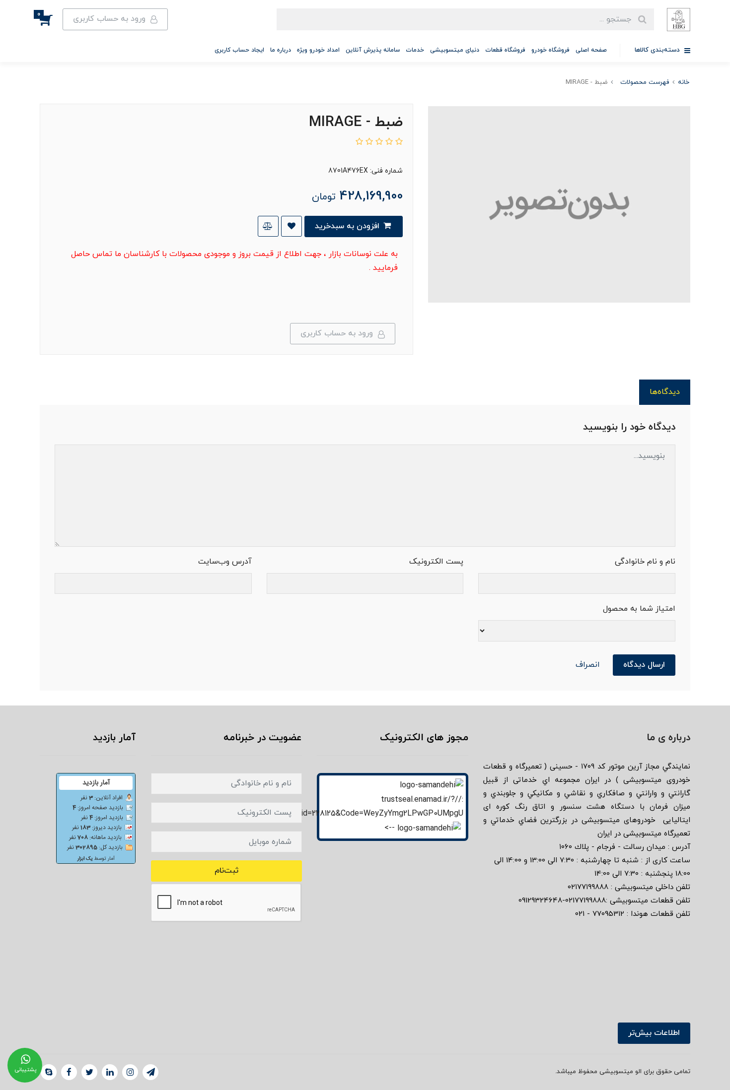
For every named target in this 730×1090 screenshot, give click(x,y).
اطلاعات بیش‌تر (654, 1032)
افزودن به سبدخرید (348, 226)
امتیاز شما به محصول (639, 608)
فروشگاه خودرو (550, 50)
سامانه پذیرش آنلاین (373, 50)
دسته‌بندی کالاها (658, 50)
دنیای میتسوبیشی (454, 50)
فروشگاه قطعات (505, 50)
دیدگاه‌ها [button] (665, 391)
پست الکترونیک (436, 561)
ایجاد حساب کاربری (239, 50)
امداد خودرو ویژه (318, 50)
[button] (51, 19)
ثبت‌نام (226, 870)
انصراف (588, 664)
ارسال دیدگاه (644, 664)
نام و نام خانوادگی (645, 561)
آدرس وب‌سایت (225, 561)
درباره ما (280, 50)
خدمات (415, 50)
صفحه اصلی (591, 50)
